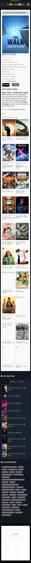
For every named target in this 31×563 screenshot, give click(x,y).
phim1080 (13, 492)
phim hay (5, 494)
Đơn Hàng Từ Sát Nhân (8, 512)
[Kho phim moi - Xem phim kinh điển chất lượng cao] (15, 4)
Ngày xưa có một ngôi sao (8, 487)
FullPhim (5, 472)
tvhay (14, 505)
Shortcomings (6, 499)
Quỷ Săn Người (6, 497)
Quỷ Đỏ (14, 497)
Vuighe (25, 505)
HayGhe (12, 472)
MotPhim (12, 482)
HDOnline (18, 472)
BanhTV (21, 467)
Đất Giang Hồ (19, 512)
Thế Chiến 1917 (6, 505)
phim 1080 (5, 492)
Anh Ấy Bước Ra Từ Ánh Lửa (9, 467)
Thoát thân (18, 502)
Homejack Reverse (7, 474)
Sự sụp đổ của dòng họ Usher (18, 499)
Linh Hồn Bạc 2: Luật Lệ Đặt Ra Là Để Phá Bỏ (13, 479)
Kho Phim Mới (6, 109)
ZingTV (18, 510)
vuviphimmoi (6, 507)
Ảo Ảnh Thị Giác (6, 515)
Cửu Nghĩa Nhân (13, 469)
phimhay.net (13, 494)
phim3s (17, 489)
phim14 (24, 489)
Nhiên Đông (20, 487)
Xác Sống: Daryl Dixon (8, 510)
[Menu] (2, 4)
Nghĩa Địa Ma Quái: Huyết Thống (10, 484)
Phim (9, 81)
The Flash (5, 502)
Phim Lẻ (13, 81)
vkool (19, 505)
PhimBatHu (20, 492)
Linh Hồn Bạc (6, 477)
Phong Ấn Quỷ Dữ (22, 494)
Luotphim (5, 482)
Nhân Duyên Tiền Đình (8, 489)
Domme (21, 469)
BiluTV (4, 469)
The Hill (12, 502)
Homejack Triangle (18, 474)
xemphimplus (15, 507)
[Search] (28, 4)
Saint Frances (22, 497)
